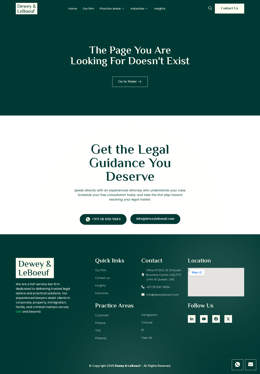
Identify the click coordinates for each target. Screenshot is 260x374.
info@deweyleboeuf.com (155, 219)
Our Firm (88, 8)
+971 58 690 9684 (106, 219)
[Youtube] (204, 319)
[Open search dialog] (210, 8)
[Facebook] (216, 319)
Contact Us (229, 8)
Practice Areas (110, 8)
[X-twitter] (228, 319)
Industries (137, 8)
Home (73, 8)
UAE (19, 311)
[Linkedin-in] (191, 319)
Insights (160, 8)
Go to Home (127, 81)
